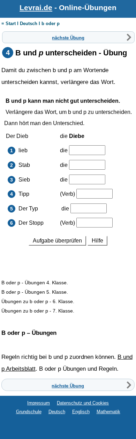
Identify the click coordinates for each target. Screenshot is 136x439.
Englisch (81, 411)
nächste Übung (68, 37)
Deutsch (56, 411)
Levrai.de (36, 7)
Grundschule (28, 411)
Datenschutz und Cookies (83, 403)
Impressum (38, 403)
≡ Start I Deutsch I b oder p (30, 23)
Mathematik (108, 411)
